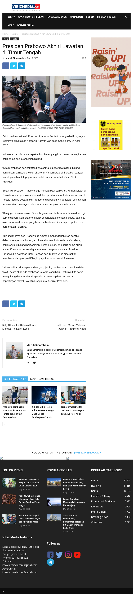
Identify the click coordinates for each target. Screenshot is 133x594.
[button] (126, 17)
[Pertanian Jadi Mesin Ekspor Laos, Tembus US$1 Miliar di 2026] (9, 482)
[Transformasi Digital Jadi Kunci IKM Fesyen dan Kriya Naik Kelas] (73, 395)
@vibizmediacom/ (87, 452)
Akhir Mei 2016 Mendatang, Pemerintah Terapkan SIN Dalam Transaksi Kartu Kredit (73, 521)
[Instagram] (29, 363)
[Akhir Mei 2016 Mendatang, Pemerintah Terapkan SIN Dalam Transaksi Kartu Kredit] (54, 517)
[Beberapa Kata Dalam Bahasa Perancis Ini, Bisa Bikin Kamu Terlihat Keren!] (54, 482)
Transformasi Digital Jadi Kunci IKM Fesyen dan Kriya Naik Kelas (72, 410)
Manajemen (76, 16)
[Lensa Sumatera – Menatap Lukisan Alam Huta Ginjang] (54, 502)
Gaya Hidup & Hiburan (31, 16)
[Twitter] (35, 363)
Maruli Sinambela (15, 58)
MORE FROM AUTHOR (42, 379)
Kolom (90, 16)
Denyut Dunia (25, 25)
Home (5, 33)
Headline (14, 39)
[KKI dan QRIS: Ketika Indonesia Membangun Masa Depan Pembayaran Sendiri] (44, 395)
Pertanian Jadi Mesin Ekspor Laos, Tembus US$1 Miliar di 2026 (29, 482)
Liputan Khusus (106, 16)
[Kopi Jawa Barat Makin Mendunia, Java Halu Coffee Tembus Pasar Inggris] (9, 499)
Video (11, 25)
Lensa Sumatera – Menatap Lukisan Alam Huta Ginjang (74, 502)
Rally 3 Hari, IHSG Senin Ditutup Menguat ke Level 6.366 (19, 327)
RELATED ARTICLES (15, 379)
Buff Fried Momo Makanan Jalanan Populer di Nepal (71, 327)
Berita (11, 16)
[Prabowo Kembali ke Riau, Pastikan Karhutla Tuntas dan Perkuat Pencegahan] (15, 395)
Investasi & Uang (57, 16)
